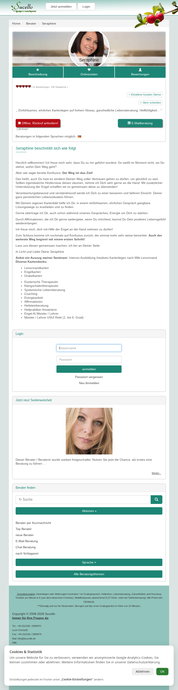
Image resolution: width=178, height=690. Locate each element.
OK (162, 671)
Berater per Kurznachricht (33, 523)
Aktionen (88, 511)
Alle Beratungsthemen (89, 574)
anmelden (89, 369)
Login (86, 6)
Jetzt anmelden (61, 6)
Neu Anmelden (89, 383)
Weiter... (156, 473)
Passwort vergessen (89, 377)
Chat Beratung (26, 547)
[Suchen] (156, 499)
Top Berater (24, 529)
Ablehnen (143, 671)
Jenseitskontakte (26, 594)
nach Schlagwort (27, 553)
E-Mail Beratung (27, 541)
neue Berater (25, 535)
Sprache (88, 562)
